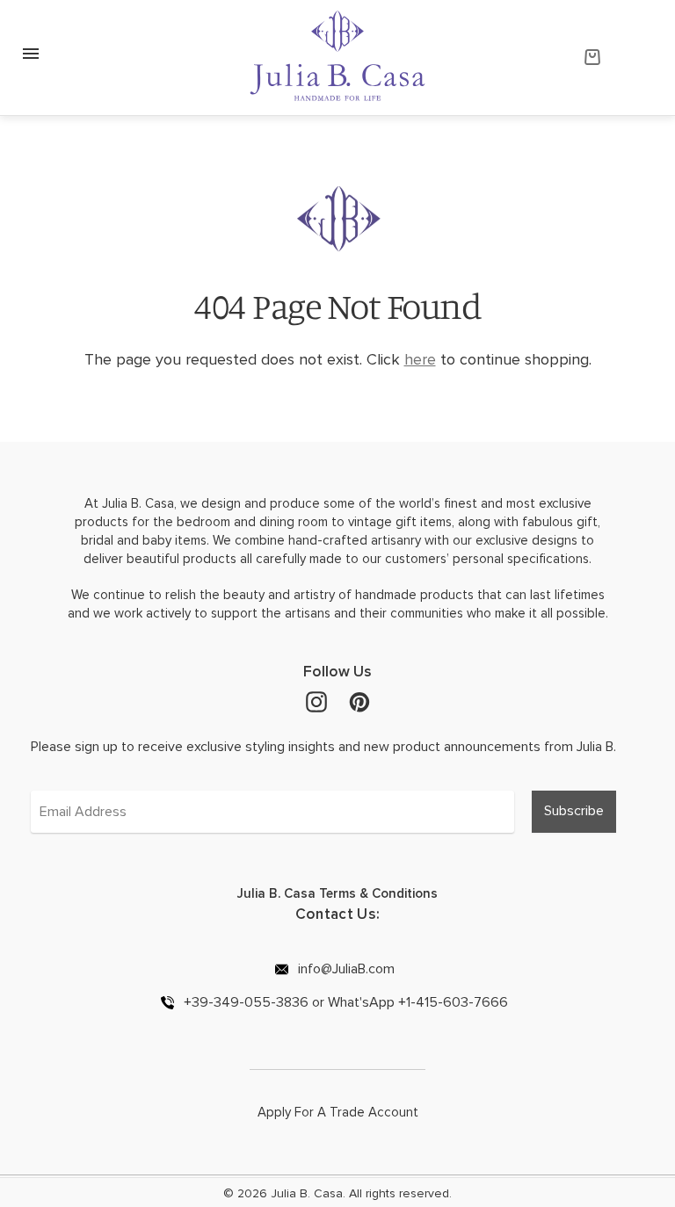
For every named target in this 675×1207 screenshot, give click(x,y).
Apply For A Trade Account (338, 1112)
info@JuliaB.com (344, 968)
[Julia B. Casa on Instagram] (316, 701)
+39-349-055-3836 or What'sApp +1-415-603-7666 (344, 1002)
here (420, 359)
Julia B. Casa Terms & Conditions (337, 893)
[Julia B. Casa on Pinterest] (359, 701)
